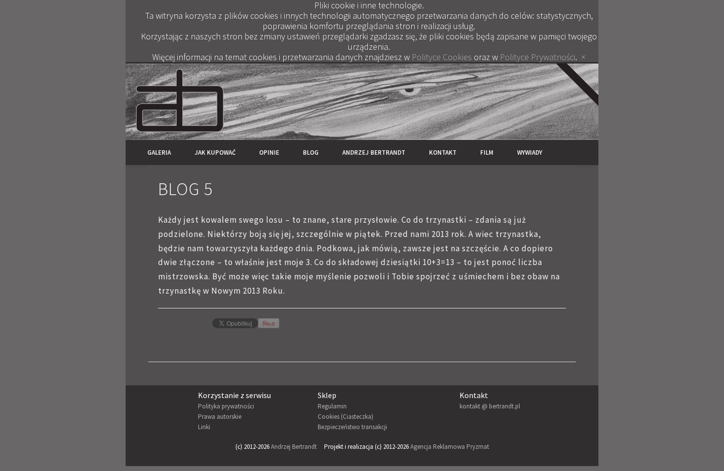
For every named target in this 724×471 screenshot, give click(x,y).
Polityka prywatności (226, 406)
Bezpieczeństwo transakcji (352, 427)
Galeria (159, 152)
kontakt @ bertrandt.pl (490, 406)
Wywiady (529, 152)
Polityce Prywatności (537, 57)
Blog (311, 152)
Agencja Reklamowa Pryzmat (449, 446)
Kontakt (443, 152)
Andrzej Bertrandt (373, 152)
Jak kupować (215, 152)
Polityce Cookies (442, 57)
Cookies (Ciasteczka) (345, 416)
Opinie (269, 152)
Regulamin (332, 406)
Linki (204, 427)
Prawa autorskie (219, 416)
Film (487, 152)
